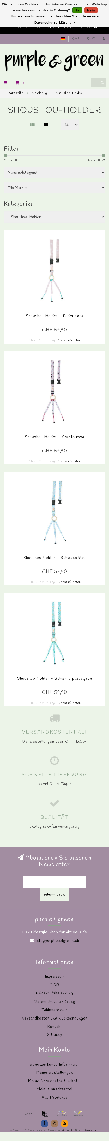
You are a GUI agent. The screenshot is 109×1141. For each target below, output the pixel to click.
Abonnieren (54, 894)
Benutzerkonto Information (55, 1064)
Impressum (54, 976)
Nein (91, 10)
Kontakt (54, 1026)
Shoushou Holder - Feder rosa (54, 316)
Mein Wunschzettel (54, 1089)
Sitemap (54, 1034)
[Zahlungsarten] (28, 1113)
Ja (77, 10)
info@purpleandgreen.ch (57, 940)
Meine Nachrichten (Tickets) (54, 1081)
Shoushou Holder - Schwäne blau (54, 557)
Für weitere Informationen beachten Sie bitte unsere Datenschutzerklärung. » (55, 19)
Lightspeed (66, 1130)
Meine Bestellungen (54, 1072)
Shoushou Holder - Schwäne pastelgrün (54, 678)
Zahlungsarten (54, 1010)
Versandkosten (69, 340)
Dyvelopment (92, 1130)
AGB (54, 985)
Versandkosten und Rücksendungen (54, 1018)
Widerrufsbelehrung (54, 993)
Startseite (14, 93)
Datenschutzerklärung (54, 1001)
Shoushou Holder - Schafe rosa (54, 437)
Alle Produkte (55, 1097)
